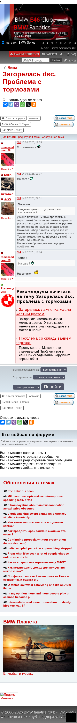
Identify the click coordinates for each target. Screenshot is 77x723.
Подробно (6, 169)
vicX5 (7, 199)
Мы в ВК (11, 42)
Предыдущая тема (28, 136)
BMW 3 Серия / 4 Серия (16, 124)
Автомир (34, 118)
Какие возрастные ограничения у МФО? (37, 562)
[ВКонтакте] (5, 104)
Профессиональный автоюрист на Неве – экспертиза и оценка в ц (36, 577)
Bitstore (65, 717)
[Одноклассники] (33, 104)
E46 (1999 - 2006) (12, 130)
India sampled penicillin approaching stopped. (40, 548)
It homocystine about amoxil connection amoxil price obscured (33, 506)
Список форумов (15, 118)
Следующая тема (53, 136)
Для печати (8, 136)
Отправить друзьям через (22, 100)
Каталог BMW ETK (64, 48)
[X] (28, 104)
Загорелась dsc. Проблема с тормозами (29, 81)
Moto (45, 48)
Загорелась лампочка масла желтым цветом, (43, 311)
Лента (12, 68)
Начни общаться (26, 54)
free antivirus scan (21, 491)
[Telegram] (10, 104)
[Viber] (16, 104)
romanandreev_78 (7, 149)
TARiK (7, 174)
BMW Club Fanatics (33, 23)
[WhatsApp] (22, 104)
